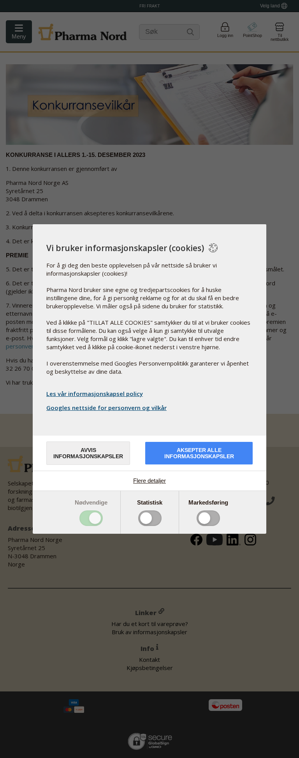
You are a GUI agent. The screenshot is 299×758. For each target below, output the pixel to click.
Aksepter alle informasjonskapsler (199, 453)
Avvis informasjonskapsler (88, 453)
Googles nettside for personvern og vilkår (106, 408)
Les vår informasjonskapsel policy (94, 393)
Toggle (91, 518)
